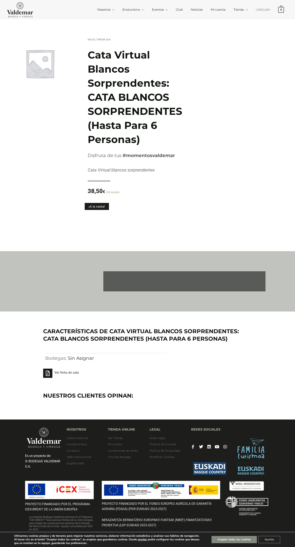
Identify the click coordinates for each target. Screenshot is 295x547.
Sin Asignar (81, 358)
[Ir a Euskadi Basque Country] (210, 468)
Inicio (91, 39)
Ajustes (269, 539)
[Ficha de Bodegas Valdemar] (251, 456)
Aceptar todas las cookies (234, 539)
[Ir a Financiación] (246, 506)
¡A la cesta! (97, 206)
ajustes (142, 539)
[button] (112, 9)
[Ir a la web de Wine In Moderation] (247, 486)
